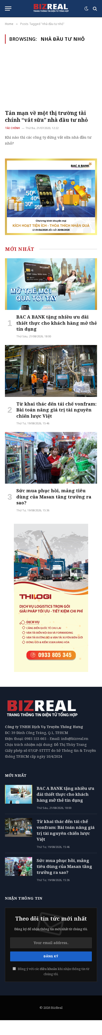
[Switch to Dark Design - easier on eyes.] (86, 8)
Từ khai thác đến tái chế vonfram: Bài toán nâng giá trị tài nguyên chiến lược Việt (56, 410)
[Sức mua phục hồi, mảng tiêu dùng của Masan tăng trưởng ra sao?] (51, 458)
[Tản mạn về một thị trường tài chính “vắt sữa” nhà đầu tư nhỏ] (51, 79)
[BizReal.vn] (51, 8)
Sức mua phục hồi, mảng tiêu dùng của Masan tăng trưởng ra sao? (53, 497)
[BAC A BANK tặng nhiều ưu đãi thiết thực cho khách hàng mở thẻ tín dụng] (51, 284)
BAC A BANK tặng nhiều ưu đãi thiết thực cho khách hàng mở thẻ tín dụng (56, 323)
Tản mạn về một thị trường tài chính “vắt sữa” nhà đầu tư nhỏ (46, 116)
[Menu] (8, 8)
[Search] (94, 8)
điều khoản (48, 969)
